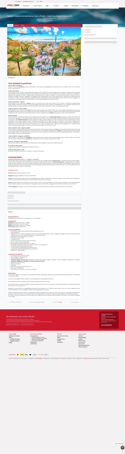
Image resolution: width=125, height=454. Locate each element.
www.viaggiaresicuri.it (20, 285)
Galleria (10, 25)
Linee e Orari (81, 343)
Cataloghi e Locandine (14, 336)
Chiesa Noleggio (82, 337)
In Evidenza (56, 6)
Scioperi (59, 340)
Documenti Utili (34, 336)
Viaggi (47, 6)
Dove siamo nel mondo (62, 336)
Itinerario (16, 25)
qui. (52, 278)
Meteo (58, 337)
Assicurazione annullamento (37, 340)
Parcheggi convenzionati (15, 340)
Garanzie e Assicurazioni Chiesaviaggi (39, 338)
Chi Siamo (80, 336)
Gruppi (10, 342)
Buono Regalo (75, 6)
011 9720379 (18, 1)
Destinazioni (26, 6)
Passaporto (60, 342)
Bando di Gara (81, 340)
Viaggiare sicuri (61, 339)
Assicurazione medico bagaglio (37, 339)
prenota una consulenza (12, 324)
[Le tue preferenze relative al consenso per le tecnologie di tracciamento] (122, 451)
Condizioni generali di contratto (37, 337)
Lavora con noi (81, 342)
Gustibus (80, 339)
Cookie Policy (33, 343)
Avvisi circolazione (82, 347)
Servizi (22, 25)
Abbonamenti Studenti (83, 345)
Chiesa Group (95, 6)
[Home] (13, 5)
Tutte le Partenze (38, 6)
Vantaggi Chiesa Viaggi (14, 338)
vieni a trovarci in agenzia (26, 324)
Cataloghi (66, 6)
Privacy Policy (33, 342)
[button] (12, 51)
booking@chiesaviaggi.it (28, 1)
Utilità (10, 337)
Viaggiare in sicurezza (14, 341)
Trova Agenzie (85, 6)
